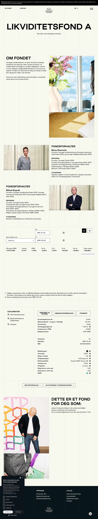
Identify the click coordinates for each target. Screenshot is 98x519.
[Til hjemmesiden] (49, 10)
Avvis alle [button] (18, 512)
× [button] (22, 477)
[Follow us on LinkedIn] (90, 513)
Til (36, 237)
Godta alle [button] (8, 512)
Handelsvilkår (71, 496)
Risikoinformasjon (73, 498)
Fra (36, 229)
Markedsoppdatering (43, 498)
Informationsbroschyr (17, 314)
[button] (91, 9)
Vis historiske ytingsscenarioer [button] (58, 385)
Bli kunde (8, 8)
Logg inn (23, 8)
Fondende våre (41, 494)
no (75, 8)
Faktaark (13, 324)
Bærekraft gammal (42, 496)
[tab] (45, 313)
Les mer (14, 493)
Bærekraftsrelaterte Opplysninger (17, 319)
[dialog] (13, 496)
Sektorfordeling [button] (31, 385)
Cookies (69, 501)
